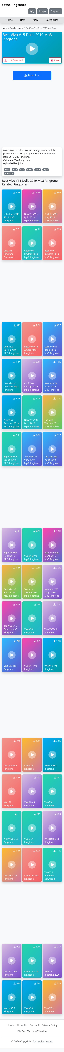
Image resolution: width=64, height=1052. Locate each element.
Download (33, 75)
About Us (21, 1025)
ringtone (9, 173)
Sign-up (55, 11)
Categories (52, 20)
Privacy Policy (49, 1025)
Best (22, 20)
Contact (34, 1025)
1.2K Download (15, 60)
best (7, 169)
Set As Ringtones (43, 1041)
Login (42, 11)
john (20, 163)
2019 (37, 169)
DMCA (21, 1031)
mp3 (45, 169)
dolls (29, 169)
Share (56, 60)
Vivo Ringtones (16, 28)
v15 (22, 169)
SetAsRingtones (14, 5)
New (35, 20)
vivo (15, 169)
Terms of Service (37, 1031)
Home (9, 20)
